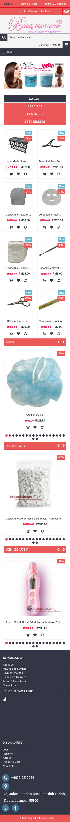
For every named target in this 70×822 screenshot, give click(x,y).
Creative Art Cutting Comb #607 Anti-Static (52, 321)
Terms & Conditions (14, 681)
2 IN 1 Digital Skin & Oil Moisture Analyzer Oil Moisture (36, 622)
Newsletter (9, 765)
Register (8, 753)
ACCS (10, 342)
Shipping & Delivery (14, 676)
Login (6, 749)
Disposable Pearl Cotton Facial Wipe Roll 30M (19, 267)
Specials (35, 106)
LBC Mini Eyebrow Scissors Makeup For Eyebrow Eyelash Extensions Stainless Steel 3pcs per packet (19, 321)
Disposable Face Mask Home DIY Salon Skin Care (19, 214)
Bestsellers (35, 121)
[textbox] (35, 37)
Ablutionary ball (35, 414)
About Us (8, 664)
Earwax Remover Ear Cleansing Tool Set (52, 267)
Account (7, 757)
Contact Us (9, 685)
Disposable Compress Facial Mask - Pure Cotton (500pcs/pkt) (36, 518)
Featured (35, 114)
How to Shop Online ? (16, 668)
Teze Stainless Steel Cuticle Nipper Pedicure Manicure (52, 161)
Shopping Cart (11, 761)
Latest (35, 98)
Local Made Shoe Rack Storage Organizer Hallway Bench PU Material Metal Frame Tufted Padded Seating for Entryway (19, 161)
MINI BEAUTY (17, 549)
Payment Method (13, 672)
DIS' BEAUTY (16, 446)
